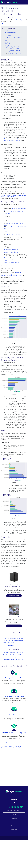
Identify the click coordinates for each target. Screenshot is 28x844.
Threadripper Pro (17, 747)
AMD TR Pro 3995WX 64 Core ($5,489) (16, 207)
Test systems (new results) (11, 32)
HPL (13, 746)
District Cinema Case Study (9, 657)
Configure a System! (14, 595)
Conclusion (7, 45)
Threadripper (10, 747)
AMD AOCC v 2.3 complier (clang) (11, 249)
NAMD (6, 40)
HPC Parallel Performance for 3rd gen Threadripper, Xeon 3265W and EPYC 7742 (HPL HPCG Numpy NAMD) (13, 195)
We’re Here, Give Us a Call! (14, 50)
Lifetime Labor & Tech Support (15, 53)
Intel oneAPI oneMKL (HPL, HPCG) (12, 252)
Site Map (14, 799)
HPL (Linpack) (8, 35)
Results (6, 34)
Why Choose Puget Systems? (12, 47)
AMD (5, 746)
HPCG (10, 746)
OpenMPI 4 (6, 260)
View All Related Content (14, 645)
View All (14, 662)
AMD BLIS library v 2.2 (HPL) (10, 251)
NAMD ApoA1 (8, 42)
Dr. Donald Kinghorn (19, 20)
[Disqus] (14, 766)
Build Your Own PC (14, 796)
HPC (7, 746)
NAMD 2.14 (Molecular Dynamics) (12, 262)
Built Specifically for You (13, 48)
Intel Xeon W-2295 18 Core (13, 234)
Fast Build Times (11, 51)
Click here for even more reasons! (14, 743)
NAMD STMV (8, 43)
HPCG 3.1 (6, 257)
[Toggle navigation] (27, 2)
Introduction (8, 30)
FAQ (14, 802)
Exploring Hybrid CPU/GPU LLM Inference (13, 640)
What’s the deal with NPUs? (9, 642)
